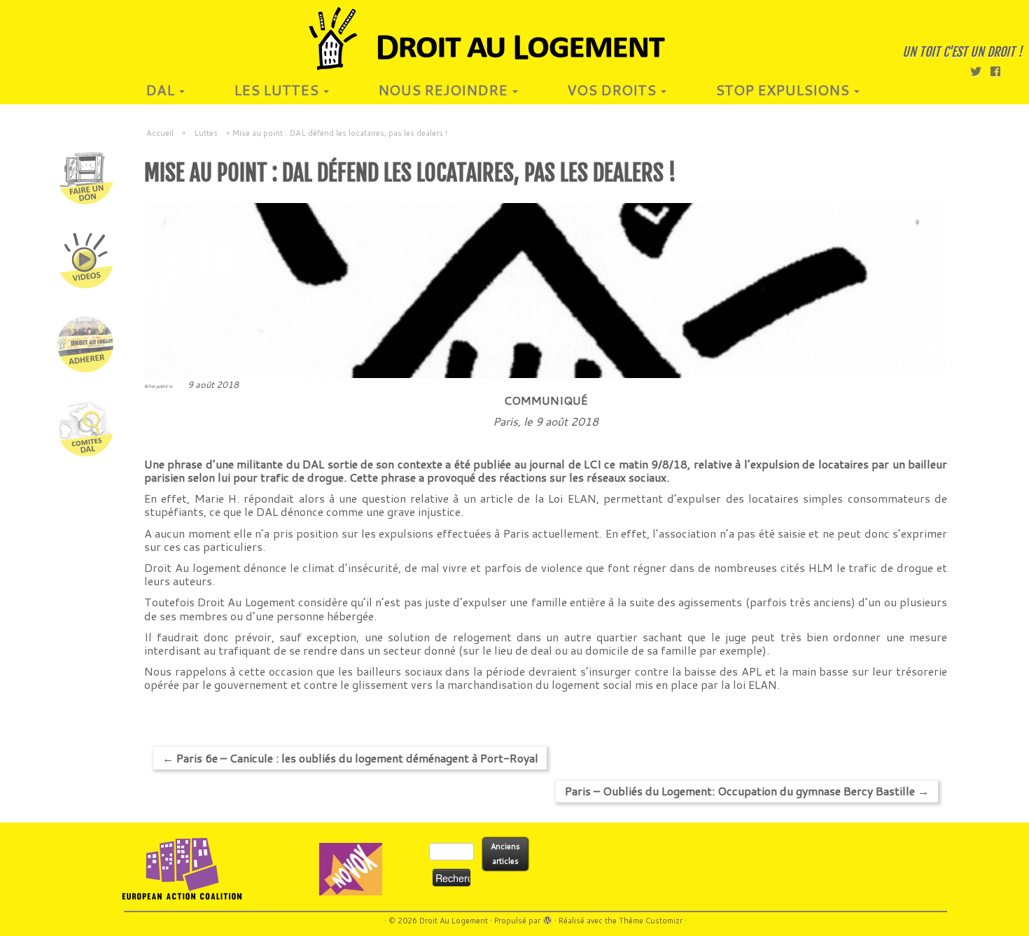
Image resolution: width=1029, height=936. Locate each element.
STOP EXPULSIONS (784, 89)
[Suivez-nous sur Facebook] (999, 71)
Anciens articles (505, 854)
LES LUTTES (278, 89)
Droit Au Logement (453, 920)
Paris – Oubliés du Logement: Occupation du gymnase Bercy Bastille (747, 791)
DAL (162, 89)
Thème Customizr (650, 920)
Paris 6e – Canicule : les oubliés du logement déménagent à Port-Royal (350, 758)
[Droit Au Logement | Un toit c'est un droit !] (514, 38)
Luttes (206, 133)
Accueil (160, 133)
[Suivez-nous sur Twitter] (980, 71)
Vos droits (613, 89)
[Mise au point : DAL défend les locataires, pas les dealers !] (545, 290)
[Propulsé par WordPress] (547, 918)
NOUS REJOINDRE (444, 89)
